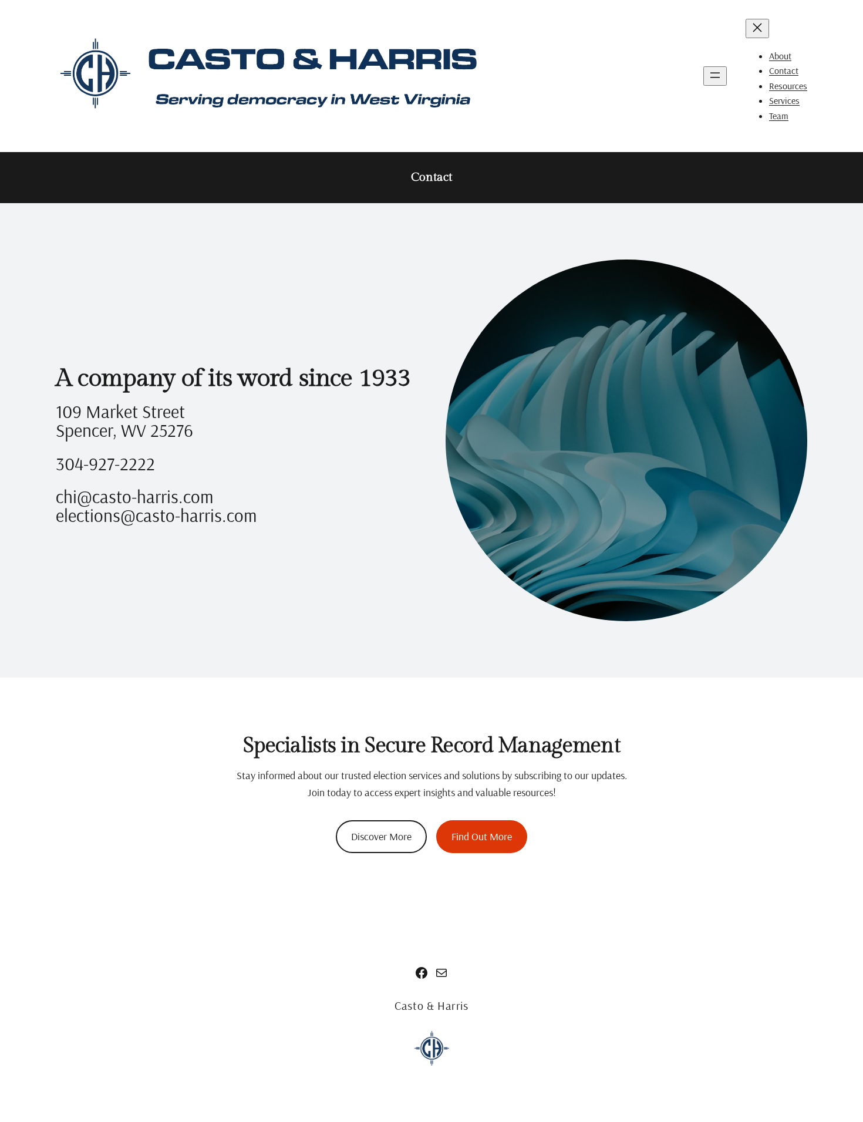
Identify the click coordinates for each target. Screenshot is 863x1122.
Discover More (381, 836)
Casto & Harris (431, 1005)
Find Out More (481, 836)
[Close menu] (757, 28)
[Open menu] (715, 76)
